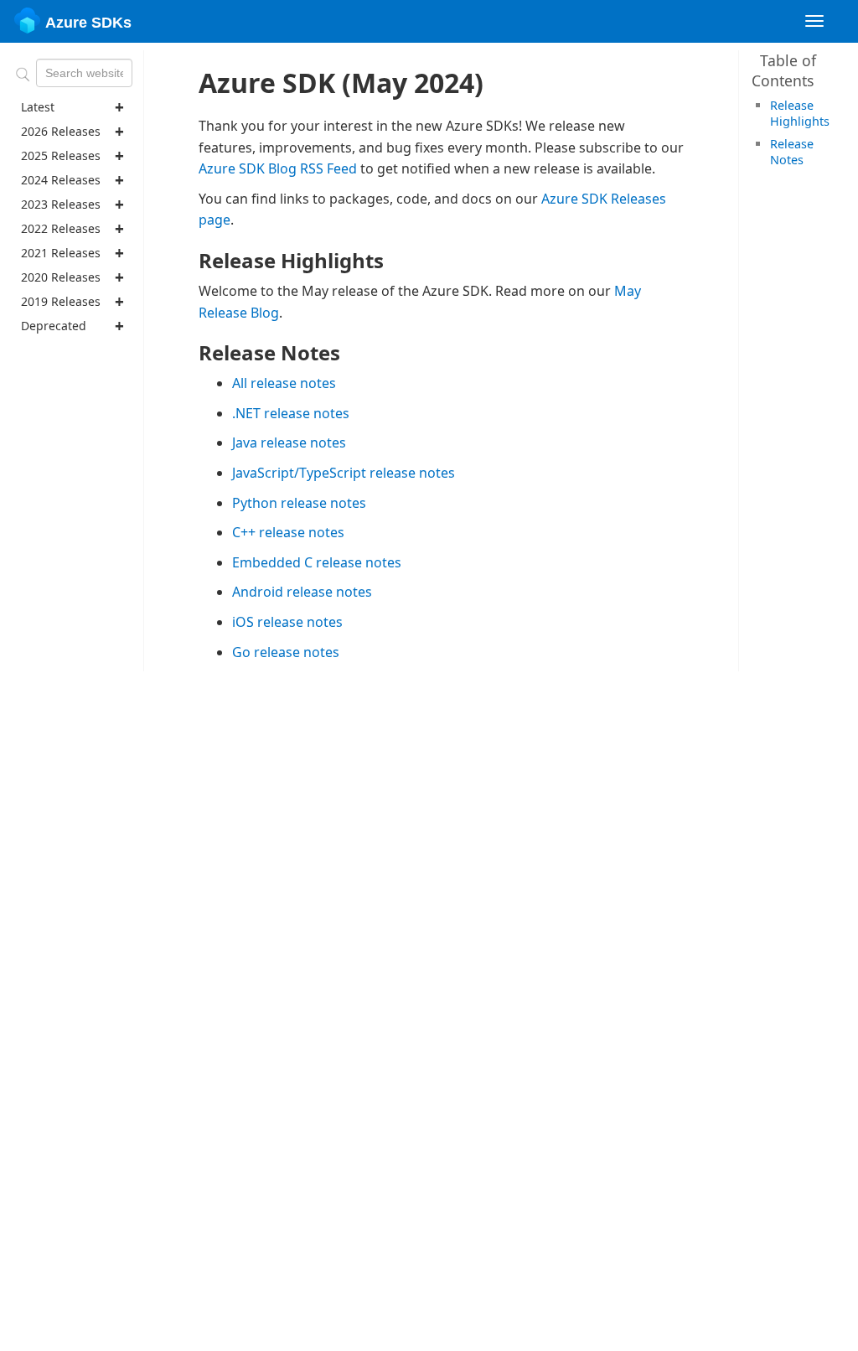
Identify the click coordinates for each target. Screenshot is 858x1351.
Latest (37, 107)
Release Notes (792, 152)
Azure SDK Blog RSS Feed (278, 168)
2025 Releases (61, 155)
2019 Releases (61, 301)
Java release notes (289, 442)
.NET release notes (290, 413)
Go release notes (285, 652)
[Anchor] (835, 120)
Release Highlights (800, 113)
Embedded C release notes (316, 562)
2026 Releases (61, 131)
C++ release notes (288, 532)
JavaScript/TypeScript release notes (343, 472)
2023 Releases (61, 204)
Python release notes (299, 503)
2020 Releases (61, 277)
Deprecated (53, 326)
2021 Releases (61, 253)
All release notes (284, 383)
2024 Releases (61, 180)
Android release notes (302, 591)
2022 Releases (61, 228)
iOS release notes (287, 622)
